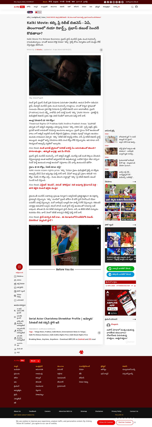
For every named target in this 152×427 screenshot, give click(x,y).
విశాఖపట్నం (40, 395)
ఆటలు (19, 280)
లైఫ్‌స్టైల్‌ (97, 7)
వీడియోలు (20, 276)
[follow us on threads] (111, 2)
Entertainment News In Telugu (73, 332)
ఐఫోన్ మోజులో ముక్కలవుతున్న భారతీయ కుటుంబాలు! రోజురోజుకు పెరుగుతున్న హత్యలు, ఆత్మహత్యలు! (120, 334)
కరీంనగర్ (60, 382)
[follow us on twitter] (105, 2)
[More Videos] (134, 182)
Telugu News (39, 332)
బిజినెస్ (62, 7)
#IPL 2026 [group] (111, 286)
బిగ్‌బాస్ (76, 7)
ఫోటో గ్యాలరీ (21, 291)
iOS (90, 339)
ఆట (91, 7)
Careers (47, 411)
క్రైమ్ (15, 395)
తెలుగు (45, 2)
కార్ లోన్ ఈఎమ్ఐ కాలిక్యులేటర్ (21, 338)
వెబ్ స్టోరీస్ (20, 288)
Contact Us (134, 411)
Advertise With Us (65, 411)
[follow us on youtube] (114, 2)
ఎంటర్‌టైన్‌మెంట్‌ (35, 17)
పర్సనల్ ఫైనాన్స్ (128, 374)
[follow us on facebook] (108, 2)
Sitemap (84, 411)
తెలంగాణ (54, 7)
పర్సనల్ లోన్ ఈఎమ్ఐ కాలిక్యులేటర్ (21, 331)
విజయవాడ (39, 386)
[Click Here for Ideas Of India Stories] (38, 12)
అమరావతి (39, 370)
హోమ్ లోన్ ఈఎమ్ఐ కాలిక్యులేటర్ (21, 324)
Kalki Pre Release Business (39, 335)
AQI (18, 353)
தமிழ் (85, 2)
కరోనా (16, 378)
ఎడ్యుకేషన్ (17, 399)
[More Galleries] (134, 225)
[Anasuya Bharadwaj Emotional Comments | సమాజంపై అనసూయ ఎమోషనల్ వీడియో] (112, 216)
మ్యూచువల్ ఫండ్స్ (129, 370)
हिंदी (50, 2)
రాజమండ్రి (39, 374)
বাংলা (73, 2)
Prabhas (48, 332)
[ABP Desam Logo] (19, 7)
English (55, 2)
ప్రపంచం (17, 374)
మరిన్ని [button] (115, 7)
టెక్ (15, 403)
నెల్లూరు (38, 390)
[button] (19, 269)
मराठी (62, 2)
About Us (17, 411)
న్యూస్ (36, 7)
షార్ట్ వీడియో (21, 284)
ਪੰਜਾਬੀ (68, 2)
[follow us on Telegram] (119, 2)
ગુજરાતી (79, 2)
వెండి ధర (20, 349)
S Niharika (38, 50)
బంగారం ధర (19, 345)
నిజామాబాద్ (61, 378)
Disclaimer (99, 411)
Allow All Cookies (106, 422)
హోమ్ (28, 7)
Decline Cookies (124, 422)
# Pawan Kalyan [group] (123, 286)
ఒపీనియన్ (20, 300)
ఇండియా (17, 370)
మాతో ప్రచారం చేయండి (132, 2)
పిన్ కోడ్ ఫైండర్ (19, 317)
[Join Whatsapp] (122, 2)
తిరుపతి (38, 382)
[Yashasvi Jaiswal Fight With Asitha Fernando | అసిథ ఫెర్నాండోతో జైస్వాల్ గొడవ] (112, 207)
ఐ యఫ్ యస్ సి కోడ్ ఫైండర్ (20, 311)
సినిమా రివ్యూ (19, 296)
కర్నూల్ (38, 378)
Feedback (32, 411)
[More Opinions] (134, 319)
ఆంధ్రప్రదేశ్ (44, 7)
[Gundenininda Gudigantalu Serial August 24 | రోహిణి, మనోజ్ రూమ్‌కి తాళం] (128, 216)
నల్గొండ (59, 374)
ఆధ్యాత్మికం (106, 7)
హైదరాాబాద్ (61, 386)
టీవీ (80, 374)
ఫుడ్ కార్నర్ (104, 374)
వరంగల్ (60, 370)
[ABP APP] (112, 308)
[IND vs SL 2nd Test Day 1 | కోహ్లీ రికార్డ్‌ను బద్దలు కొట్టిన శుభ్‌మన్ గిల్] (120, 193)
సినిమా (84, 7)
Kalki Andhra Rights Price (59, 335)
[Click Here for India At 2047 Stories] (30, 12)
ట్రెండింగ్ (16, 386)
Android (81, 339)
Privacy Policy (116, 411)
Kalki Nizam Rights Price (79, 335)
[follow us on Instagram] (116, 2)
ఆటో (69, 7)
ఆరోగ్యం (103, 370)
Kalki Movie (56, 332)
